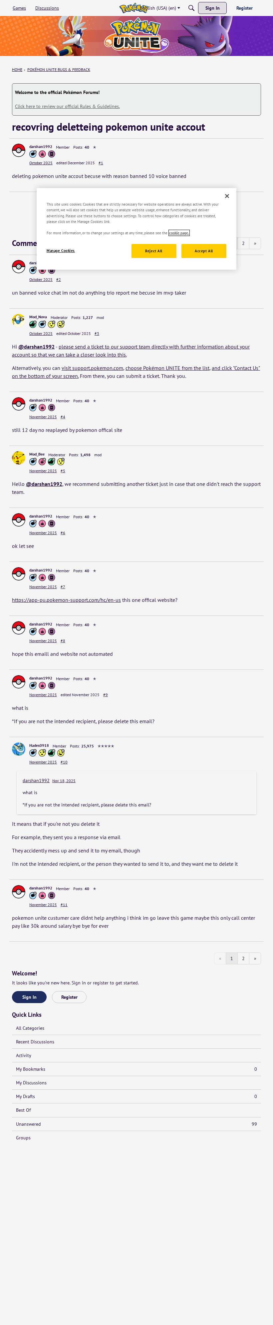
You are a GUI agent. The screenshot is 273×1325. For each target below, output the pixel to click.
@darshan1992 (36, 346)
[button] (18, 150)
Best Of (23, 1110)
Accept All (204, 250)
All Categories (30, 1028)
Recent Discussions (35, 1042)
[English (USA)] (133, 8)
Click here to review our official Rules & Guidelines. (67, 106)
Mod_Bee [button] (37, 454)
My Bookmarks (136, 1069)
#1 (101, 162)
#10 (64, 761)
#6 (63, 532)
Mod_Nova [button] (38, 316)
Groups (23, 1138)
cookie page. (179, 232)
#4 (63, 416)
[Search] (191, 8)
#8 (63, 640)
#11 (64, 904)
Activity (23, 1055)
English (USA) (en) (158, 8)
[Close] (227, 196)
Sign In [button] (29, 997)
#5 (63, 470)
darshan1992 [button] (40, 146)
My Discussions (31, 1083)
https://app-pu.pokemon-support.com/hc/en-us (66, 600)
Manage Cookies (61, 250)
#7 (63, 586)
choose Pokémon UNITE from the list (167, 368)
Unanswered (136, 1124)
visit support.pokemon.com (92, 368)
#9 (105, 694)
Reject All (153, 250)
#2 (58, 279)
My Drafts (136, 1096)
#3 (97, 333)
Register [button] (69, 997)
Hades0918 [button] (39, 745)
